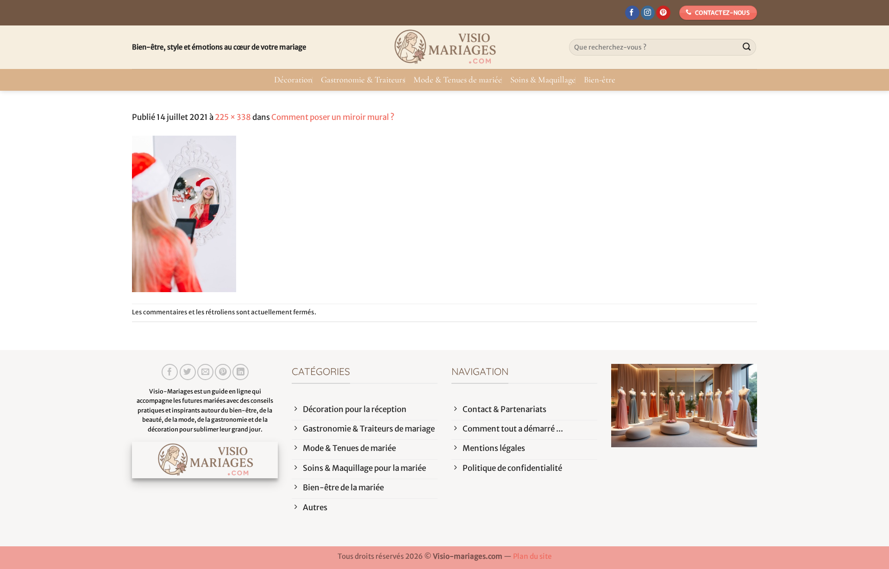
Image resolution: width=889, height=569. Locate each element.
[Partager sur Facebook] (170, 372)
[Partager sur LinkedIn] (240, 372)
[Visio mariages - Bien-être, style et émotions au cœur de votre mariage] (444, 47)
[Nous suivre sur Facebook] (632, 13)
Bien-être (599, 80)
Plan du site (532, 556)
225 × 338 (233, 117)
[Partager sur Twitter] (188, 372)
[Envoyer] (747, 47)
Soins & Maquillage (543, 80)
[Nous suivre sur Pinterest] (663, 13)
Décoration (293, 80)
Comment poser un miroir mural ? (332, 117)
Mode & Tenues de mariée (457, 80)
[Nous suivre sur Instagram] (648, 13)
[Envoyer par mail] (205, 372)
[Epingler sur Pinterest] (223, 372)
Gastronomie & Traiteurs (363, 80)
